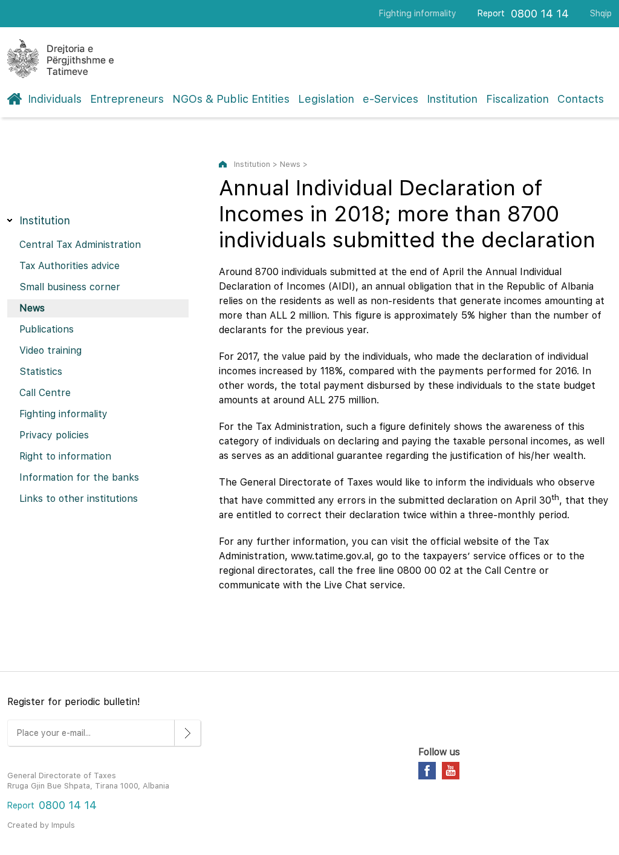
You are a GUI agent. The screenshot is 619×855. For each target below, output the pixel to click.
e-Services (390, 99)
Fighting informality (417, 13)
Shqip (601, 13)
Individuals (55, 99)
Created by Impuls (41, 825)
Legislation (326, 99)
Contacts (580, 99)
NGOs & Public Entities (231, 99)
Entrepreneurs (127, 99)
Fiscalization (517, 99)
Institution (452, 99)
